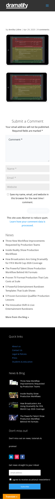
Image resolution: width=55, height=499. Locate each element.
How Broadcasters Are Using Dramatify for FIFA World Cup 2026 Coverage (32, 406)
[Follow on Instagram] (17, 457)
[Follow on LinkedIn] (11, 457)
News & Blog (17, 373)
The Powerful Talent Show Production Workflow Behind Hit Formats (32, 419)
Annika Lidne (15, 29)
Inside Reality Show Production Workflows (30, 395)
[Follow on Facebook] (22, 457)
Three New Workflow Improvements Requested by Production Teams (32, 384)
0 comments (43, 29)
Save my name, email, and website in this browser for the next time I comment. (29, 198)
